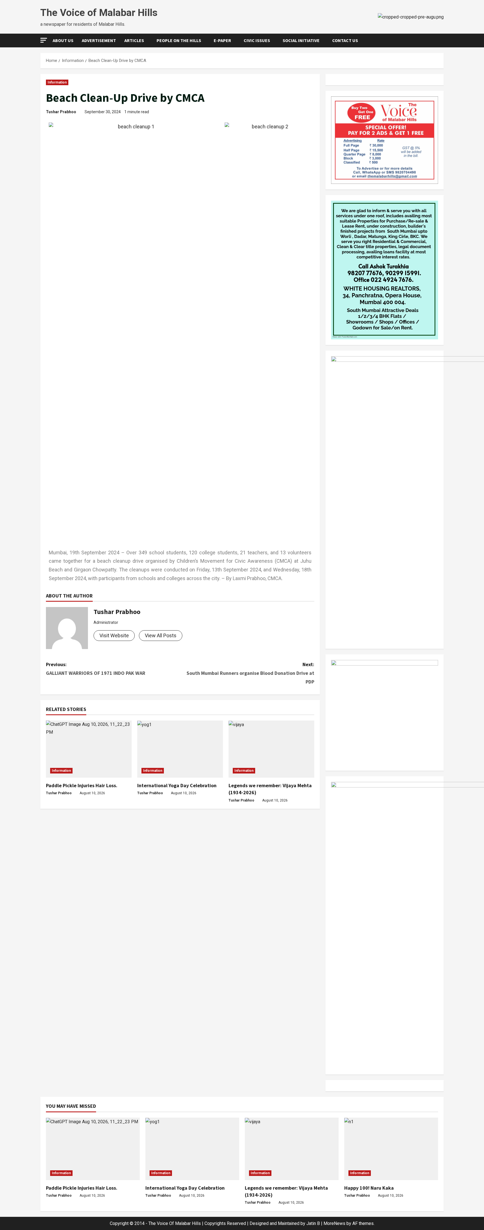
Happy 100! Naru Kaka (369, 1188)
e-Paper (222, 40)
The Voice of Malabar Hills (98, 12)
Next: (250, 673)
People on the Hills (179, 40)
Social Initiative (301, 40)
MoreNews (334, 1223)
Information (57, 82)
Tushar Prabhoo (61, 112)
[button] (43, 40)
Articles (134, 40)
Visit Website (114, 635)
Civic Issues (257, 40)
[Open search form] (442, 40)
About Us (63, 40)
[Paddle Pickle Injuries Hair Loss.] (89, 749)
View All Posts (160, 635)
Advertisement (99, 40)
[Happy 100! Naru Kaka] (391, 1149)
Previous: (95, 668)
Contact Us (345, 40)
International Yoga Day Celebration (177, 785)
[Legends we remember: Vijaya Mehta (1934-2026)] (271, 749)
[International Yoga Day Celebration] (180, 749)
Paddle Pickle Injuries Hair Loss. (81, 785)
